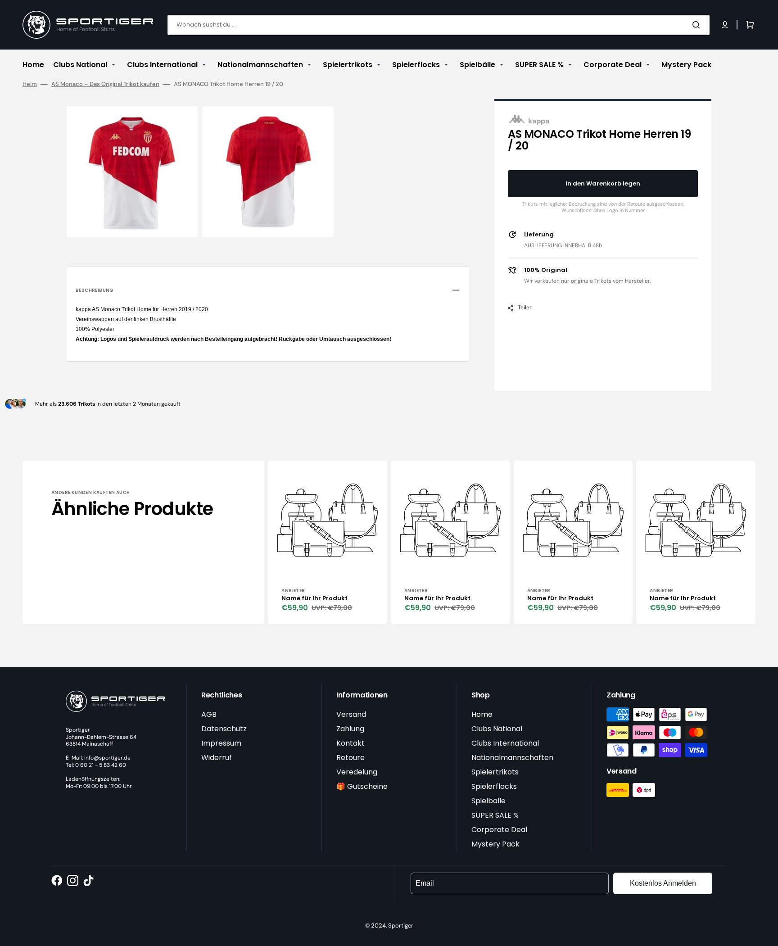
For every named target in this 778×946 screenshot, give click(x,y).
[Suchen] (698, 25)
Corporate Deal (499, 829)
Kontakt (350, 743)
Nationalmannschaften (512, 757)
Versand (351, 714)
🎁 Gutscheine (362, 786)
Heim (30, 84)
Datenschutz (224, 729)
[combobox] (438, 25)
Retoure (350, 757)
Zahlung (350, 729)
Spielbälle (488, 801)
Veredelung (356, 772)
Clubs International (505, 743)
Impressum (221, 743)
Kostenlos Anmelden (663, 883)
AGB (209, 714)
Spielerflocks (494, 786)
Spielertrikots (495, 772)
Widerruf (216, 757)
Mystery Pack (495, 844)
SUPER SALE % (495, 815)
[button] (725, 25)
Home (482, 714)
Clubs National (496, 729)
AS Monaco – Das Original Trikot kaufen (105, 84)
